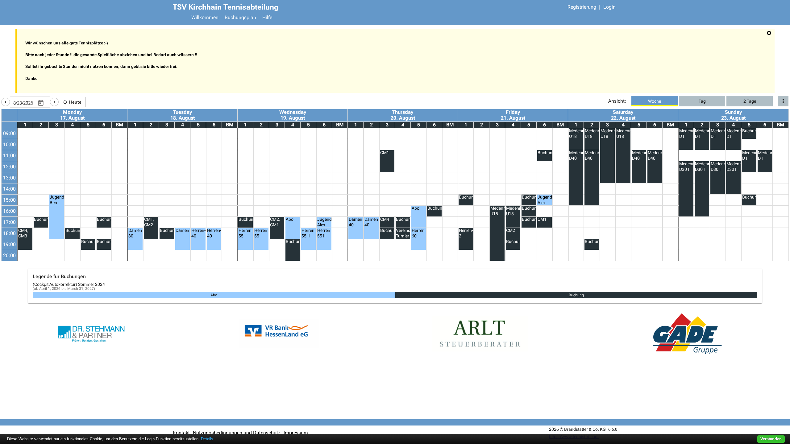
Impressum (296, 433)
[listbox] (395, 295)
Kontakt (181, 433)
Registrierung (582, 7)
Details (207, 439)
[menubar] (402, 18)
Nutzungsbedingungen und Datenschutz (237, 433)
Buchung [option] (576, 295)
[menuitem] (205, 18)
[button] (5, 102)
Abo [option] (213, 295)
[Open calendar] (41, 103)
